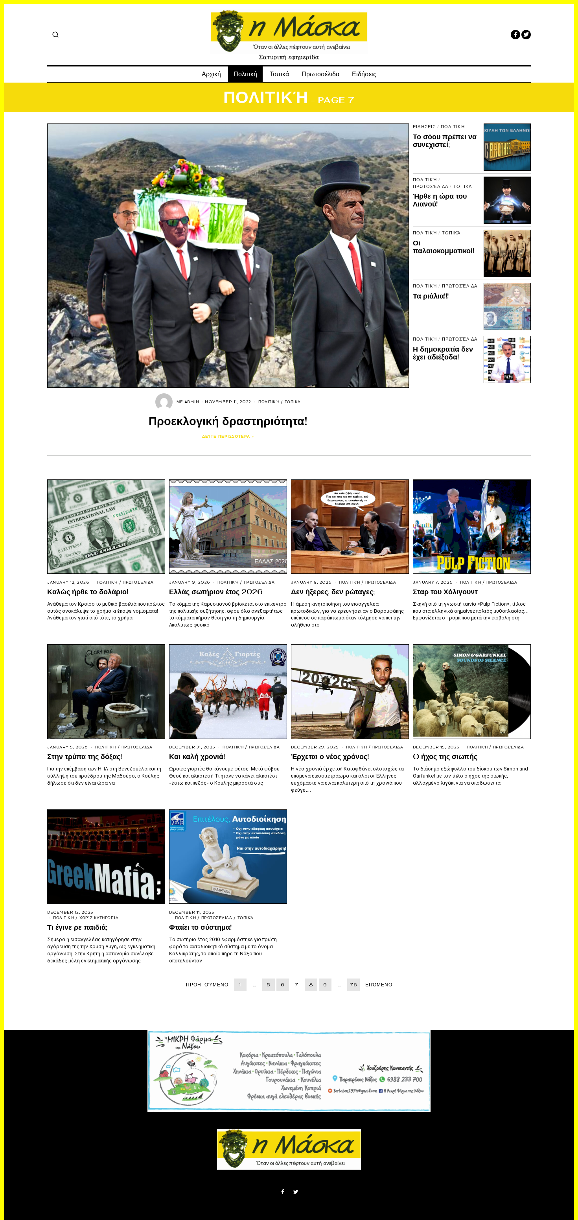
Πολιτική (245, 74)
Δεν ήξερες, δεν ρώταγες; (333, 591)
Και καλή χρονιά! (197, 756)
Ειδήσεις (364, 74)
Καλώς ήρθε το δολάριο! (87, 591)
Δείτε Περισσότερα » (228, 436)
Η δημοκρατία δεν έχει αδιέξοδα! (443, 353)
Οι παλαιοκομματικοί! (443, 246)
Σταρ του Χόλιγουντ (445, 591)
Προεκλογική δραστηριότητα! (228, 421)
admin (191, 402)
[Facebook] (515, 34)
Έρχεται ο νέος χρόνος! (330, 756)
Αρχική (211, 74)
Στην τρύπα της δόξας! (84, 756)
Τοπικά (279, 74)
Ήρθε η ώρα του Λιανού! (440, 200)
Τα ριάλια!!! (431, 295)
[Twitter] (526, 34)
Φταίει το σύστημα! (200, 927)
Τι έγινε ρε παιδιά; (77, 927)
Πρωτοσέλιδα (320, 74)
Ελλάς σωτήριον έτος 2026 (216, 591)
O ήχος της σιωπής (445, 756)
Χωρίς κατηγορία (99, 918)
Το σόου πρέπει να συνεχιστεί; (445, 140)
